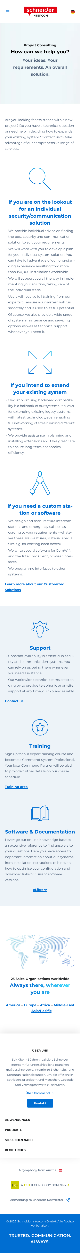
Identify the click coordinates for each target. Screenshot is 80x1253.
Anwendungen (17, 1120)
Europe (30, 1005)
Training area (16, 787)
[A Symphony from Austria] (40, 1170)
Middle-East (64, 1005)
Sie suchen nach (19, 1140)
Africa (45, 1005)
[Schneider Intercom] (40, 11)
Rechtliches (15, 1150)
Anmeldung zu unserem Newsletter (37, 1200)
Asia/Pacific (41, 1011)
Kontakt (40, 1103)
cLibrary (40, 890)
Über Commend (38, 1093)
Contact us (14, 701)
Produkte (13, 1130)
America (13, 1005)
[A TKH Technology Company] (40, 1185)
